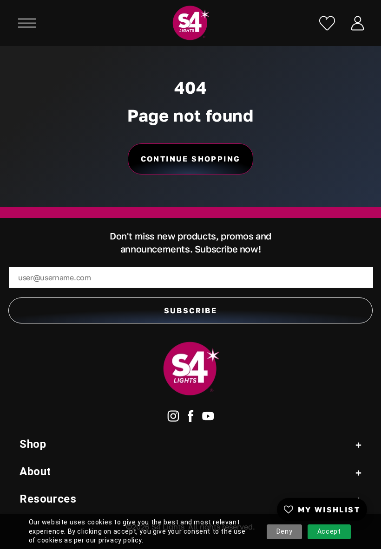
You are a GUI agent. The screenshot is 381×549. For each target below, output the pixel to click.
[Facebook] (191, 418)
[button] (27, 23)
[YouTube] (208, 418)
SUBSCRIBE (190, 310)
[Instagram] (173, 418)
